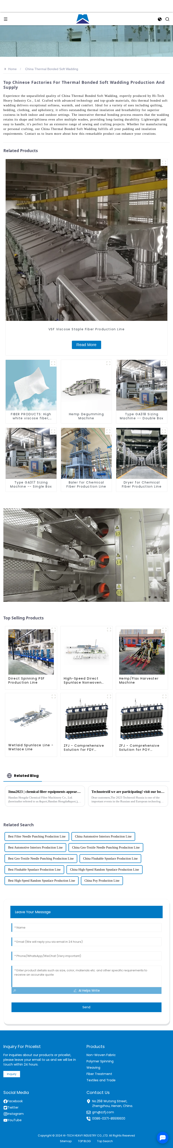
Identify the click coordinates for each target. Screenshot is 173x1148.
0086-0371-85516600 (108, 1118)
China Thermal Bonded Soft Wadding (51, 69)
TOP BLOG (84, 1141)
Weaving (93, 1067)
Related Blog (26, 775)
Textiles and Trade (101, 1080)
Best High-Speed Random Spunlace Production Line (41, 880)
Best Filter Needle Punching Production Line (37, 836)
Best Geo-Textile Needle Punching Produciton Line (41, 858)
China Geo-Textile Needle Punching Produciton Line (106, 847)
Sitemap (66, 1141)
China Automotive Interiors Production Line (103, 836)
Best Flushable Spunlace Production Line (34, 869)
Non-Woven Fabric (101, 1055)
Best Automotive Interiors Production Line (35, 847)
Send (86, 1007)
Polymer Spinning (100, 1061)
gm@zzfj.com (103, 1112)
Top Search (105, 1141)
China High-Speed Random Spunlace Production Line (104, 869)
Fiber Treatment (99, 1074)
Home (12, 69)
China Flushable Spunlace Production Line (110, 858)
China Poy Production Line (101, 880)
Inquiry (11, 1074)
